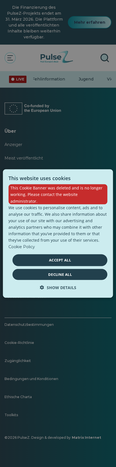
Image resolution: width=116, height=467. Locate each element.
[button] (58, 287)
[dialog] (58, 233)
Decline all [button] (60, 274)
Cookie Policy (21, 246)
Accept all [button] (60, 260)
